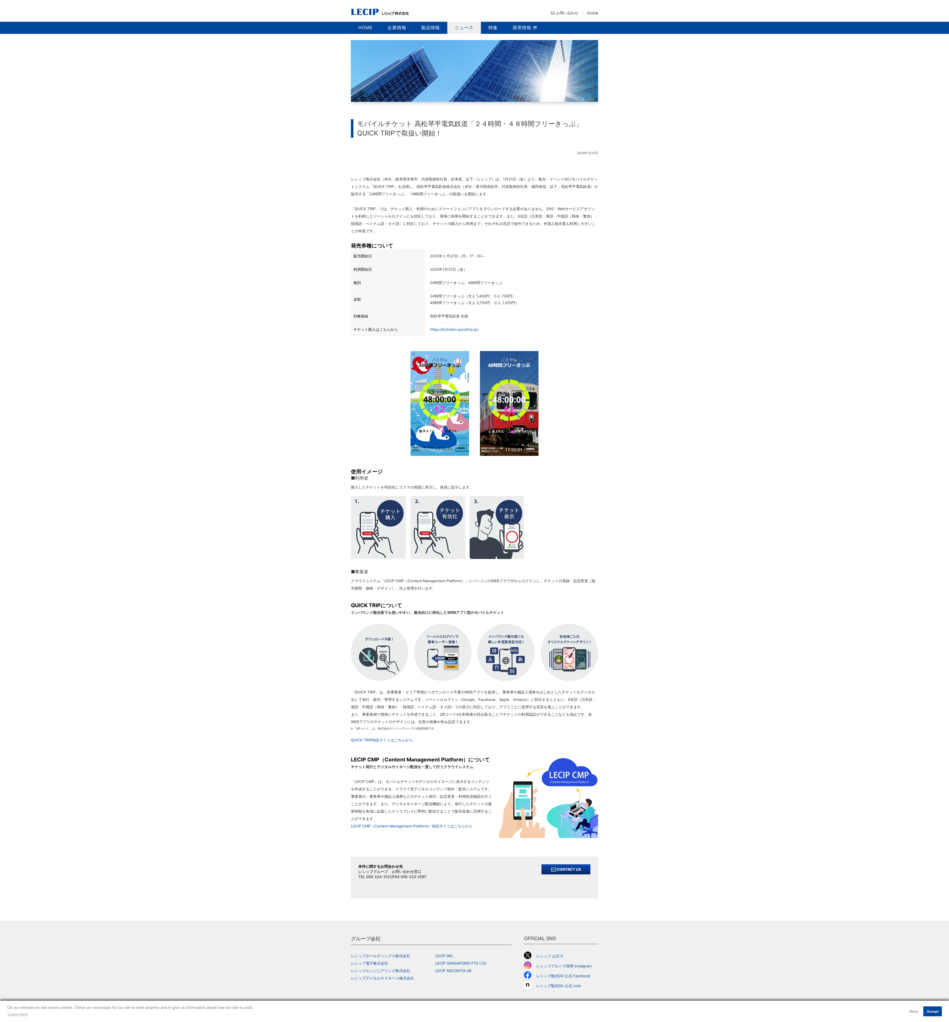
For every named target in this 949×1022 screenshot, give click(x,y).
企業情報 (397, 27)
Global (592, 13)
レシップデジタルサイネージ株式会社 (382, 978)
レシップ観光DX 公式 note (560, 985)
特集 (493, 27)
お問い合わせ (567, 13)
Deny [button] (913, 1011)
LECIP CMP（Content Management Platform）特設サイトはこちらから (412, 826)
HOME (365, 27)
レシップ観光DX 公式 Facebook (563, 976)
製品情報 (430, 27)
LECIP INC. (444, 956)
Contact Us (568, 869)
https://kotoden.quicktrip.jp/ (454, 329)
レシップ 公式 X (549, 956)
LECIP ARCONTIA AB (453, 970)
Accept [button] (933, 1011)
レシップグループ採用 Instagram (564, 966)
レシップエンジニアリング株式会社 (380, 970)
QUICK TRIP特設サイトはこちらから (382, 740)
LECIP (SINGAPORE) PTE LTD (460, 963)
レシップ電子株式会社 (369, 963)
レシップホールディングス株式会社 (380, 956)
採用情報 (523, 27)
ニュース (464, 27)
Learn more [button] (18, 1014)
